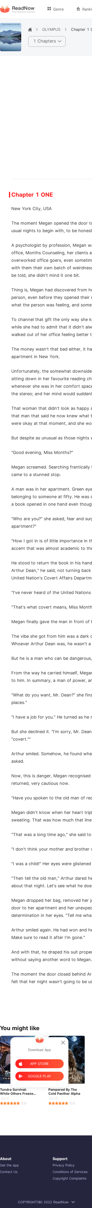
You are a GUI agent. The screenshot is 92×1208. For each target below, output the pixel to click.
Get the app (9, 1165)
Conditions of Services (70, 1172)
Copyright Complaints (69, 1178)
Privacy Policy (64, 1165)
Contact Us (8, 1172)
